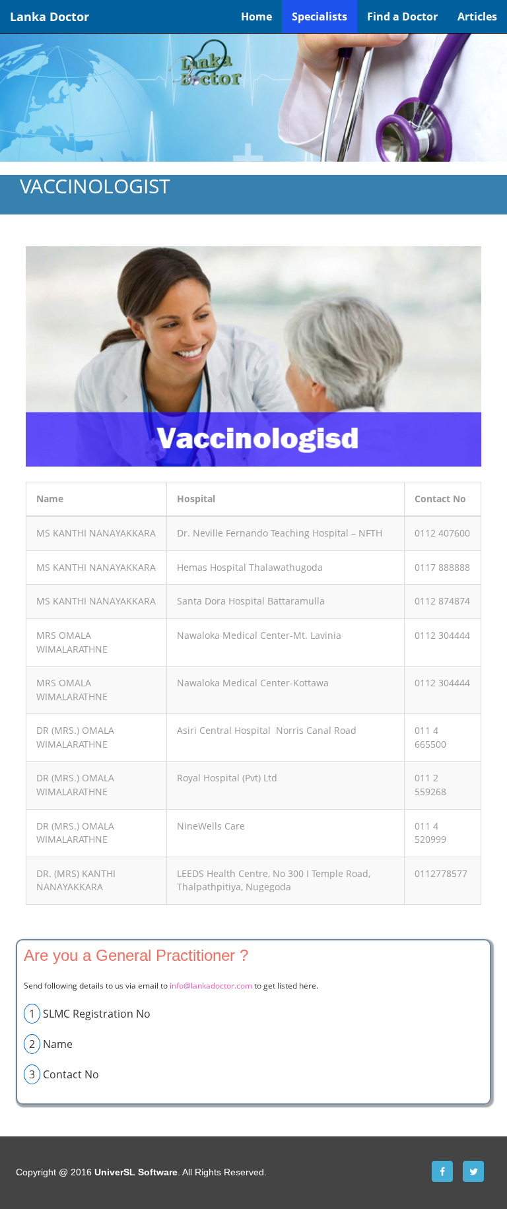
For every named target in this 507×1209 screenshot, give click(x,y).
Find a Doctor (402, 16)
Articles (477, 16)
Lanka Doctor (49, 16)
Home (256, 16)
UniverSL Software (136, 1172)
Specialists (319, 16)
